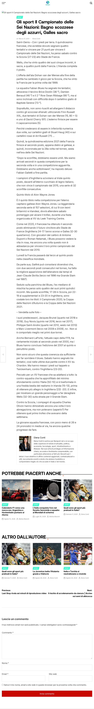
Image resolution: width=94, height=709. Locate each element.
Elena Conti (36, 39)
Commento (7, 632)
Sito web (53, 674)
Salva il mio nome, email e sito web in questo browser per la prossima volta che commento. (45, 685)
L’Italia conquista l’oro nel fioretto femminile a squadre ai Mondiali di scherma (46, 510)
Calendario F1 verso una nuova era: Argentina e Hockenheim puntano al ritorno (13, 511)
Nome (5, 663)
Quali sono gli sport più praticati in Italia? (74, 509)
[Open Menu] (4, 3)
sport (19, 17)
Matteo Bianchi (24, 519)
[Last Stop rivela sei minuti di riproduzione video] (3, 354)
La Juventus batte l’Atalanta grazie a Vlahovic (46, 572)
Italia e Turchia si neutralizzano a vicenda (75, 572)
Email (5, 674)
